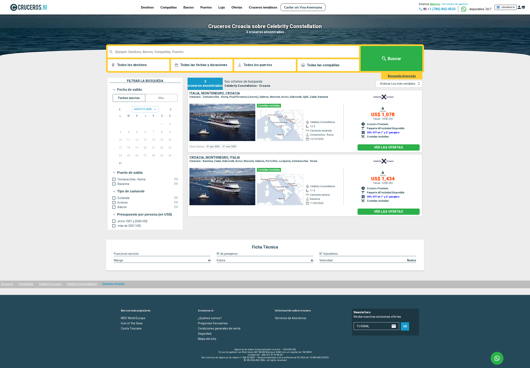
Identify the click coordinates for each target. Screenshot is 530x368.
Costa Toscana (131, 328)
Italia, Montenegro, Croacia (214, 93)
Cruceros (7, 284)
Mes (161, 98)
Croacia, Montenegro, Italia (214, 157)
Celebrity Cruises (50, 284)
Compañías (26, 284)
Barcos (188, 7)
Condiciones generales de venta (219, 328)
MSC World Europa (133, 318)
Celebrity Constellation (82, 284)
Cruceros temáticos (263, 7)
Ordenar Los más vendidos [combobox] (397, 83)
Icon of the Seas (132, 323)
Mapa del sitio (207, 338)
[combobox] (235, 52)
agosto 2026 (143, 109)
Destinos (147, 7)
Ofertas (236, 7)
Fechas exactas (129, 98)
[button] (480, 9)
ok (405, 326)
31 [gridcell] (120, 163)
